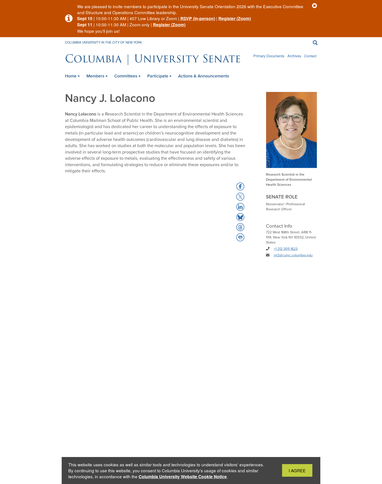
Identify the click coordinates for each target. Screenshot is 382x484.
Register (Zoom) (234, 18)
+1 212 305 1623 (286, 248)
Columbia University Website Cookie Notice (183, 477)
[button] (314, 5)
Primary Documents (268, 55)
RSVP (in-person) (197, 18)
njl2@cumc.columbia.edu (293, 255)
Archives (294, 55)
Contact (310, 55)
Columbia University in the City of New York (103, 42)
